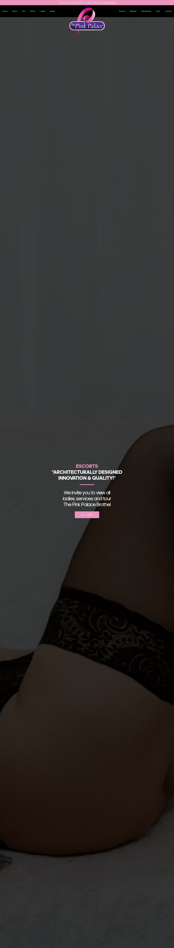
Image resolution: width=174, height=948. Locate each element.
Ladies (42, 11)
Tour (23, 11)
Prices (32, 11)
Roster (52, 11)
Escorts (122, 11)
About (14, 11)
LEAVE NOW (111, 2)
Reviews (133, 11)
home (4, 11)
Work (158, 11)
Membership (146, 11)
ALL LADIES (87, 515)
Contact (168, 11)
